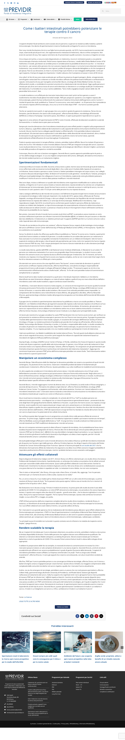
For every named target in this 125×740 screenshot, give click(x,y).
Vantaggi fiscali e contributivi (108, 687)
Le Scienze (28, 597)
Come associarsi (104, 685)
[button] (3, 647)
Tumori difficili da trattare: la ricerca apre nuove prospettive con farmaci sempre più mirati (107, 659)
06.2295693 (10, 704)
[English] (108, 3)
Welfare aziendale (56, 691)
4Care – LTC (79, 685)
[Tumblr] (91, 616)
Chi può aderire (104, 682)
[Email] (101, 616)
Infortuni (54, 685)
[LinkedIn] (87, 616)
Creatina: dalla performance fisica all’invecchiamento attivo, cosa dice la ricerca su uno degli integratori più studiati (38, 692)
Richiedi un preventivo (106, 689)
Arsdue (34, 723)
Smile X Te (78, 689)
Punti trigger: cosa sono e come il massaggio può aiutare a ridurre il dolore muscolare (15, 659)
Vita (53, 689)
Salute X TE (79, 687)
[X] (82, 616)
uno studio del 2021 (89, 445)
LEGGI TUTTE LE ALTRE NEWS (29, 601)
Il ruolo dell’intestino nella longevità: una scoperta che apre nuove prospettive (77, 659)
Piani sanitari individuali (82, 682)
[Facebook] (77, 616)
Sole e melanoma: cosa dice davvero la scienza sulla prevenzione (37, 699)
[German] (115, 3)
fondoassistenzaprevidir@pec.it (15, 712)
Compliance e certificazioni (107, 691)
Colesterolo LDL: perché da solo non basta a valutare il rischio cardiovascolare (37, 684)
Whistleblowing (74, 723)
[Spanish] (113, 3)
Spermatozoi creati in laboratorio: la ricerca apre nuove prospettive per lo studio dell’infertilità (38, 713)
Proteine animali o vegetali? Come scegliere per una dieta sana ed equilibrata (37, 706)
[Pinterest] (96, 616)
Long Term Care (56, 694)
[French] (110, 3)
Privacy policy (65, 723)
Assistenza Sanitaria (57, 682)
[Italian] (106, 3)
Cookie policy (56, 723)
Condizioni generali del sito (44, 723)
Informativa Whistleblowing (87, 723)
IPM (53, 687)
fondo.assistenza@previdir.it (14, 710)
